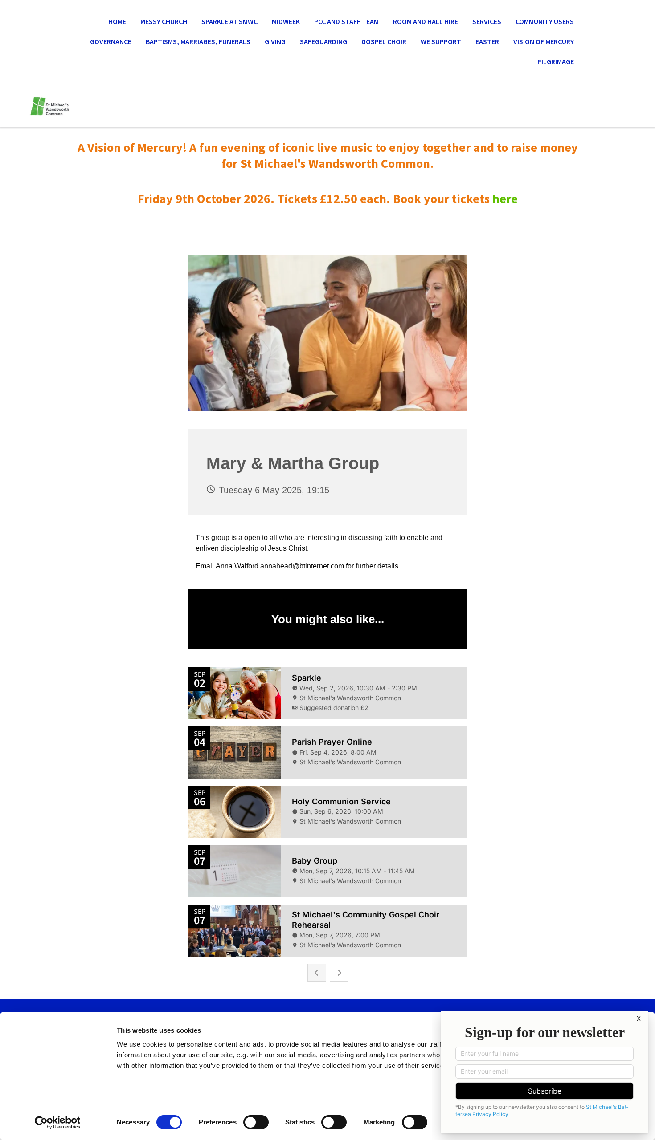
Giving (275, 41)
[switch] (256, 1122)
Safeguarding (323, 41)
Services (486, 21)
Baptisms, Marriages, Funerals (198, 41)
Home (117, 21)
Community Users (545, 21)
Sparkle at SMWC (229, 21)
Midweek (286, 21)
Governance (110, 41)
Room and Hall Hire (425, 21)
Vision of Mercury (543, 41)
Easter (487, 41)
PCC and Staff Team (346, 21)
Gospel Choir (383, 41)
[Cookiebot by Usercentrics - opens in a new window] (58, 1122)
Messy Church (163, 21)
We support (441, 41)
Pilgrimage (555, 61)
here (505, 199)
